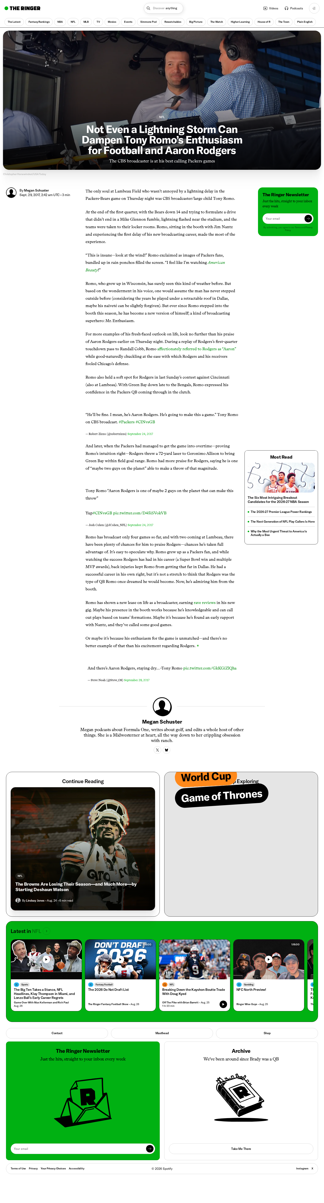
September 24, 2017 (140, 434)
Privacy (33, 1168)
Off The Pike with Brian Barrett (180, 1002)
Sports (24, 984)
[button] (163, 8)
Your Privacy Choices (53, 1168)
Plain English (305, 21)
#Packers (127, 421)
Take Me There (241, 1149)
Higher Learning (240, 21)
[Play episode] (223, 1004)
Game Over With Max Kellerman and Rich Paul (41, 1002)
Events (128, 21)
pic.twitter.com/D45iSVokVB (139, 512)
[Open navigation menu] (314, 8)
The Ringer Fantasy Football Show (108, 1004)
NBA (60, 21)
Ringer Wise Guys (246, 1004)
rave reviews (205, 602)
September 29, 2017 (136, 680)
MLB (86, 21)
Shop (267, 1033)
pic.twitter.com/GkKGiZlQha (209, 668)
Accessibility (76, 1168)
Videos (273, 8)
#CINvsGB (145, 421)
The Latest (14, 21)
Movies (112, 21)
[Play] (46, 959)
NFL (73, 21)
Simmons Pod (148, 21)
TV (98, 21)
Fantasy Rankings (39, 21)
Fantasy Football (104, 984)
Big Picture (195, 21)
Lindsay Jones (35, 900)
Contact (57, 1033)
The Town (283, 21)
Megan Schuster (36, 190)
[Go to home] (22, 8)
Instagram (302, 1168)
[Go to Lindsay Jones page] (18, 900)
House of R (264, 21)
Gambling (249, 984)
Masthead (162, 1033)
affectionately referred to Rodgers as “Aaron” (196, 348)
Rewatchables (172, 21)
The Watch (216, 21)
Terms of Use (18, 1168)
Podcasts (296, 8)
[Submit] (308, 218)
